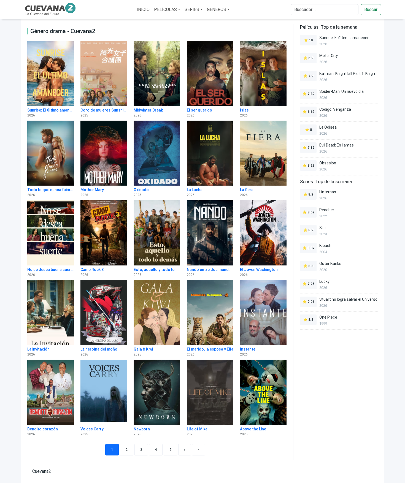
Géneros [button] (216, 9)
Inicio (143, 9)
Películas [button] (165, 9)
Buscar (370, 9)
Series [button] (192, 9)
